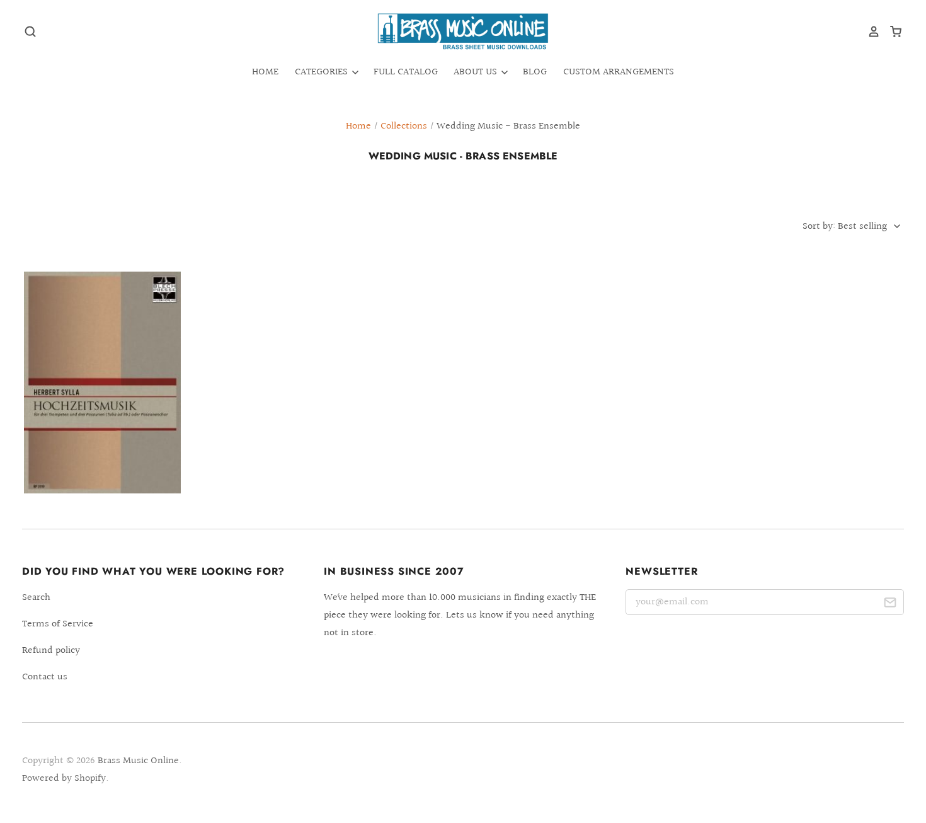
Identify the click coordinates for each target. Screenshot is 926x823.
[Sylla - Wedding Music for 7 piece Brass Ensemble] (102, 382)
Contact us (44, 677)
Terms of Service (57, 624)
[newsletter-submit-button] (890, 604)
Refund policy (51, 651)
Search (36, 598)
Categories (322, 72)
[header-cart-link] (891, 31)
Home (265, 72)
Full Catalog (406, 72)
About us (477, 72)
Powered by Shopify (64, 778)
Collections (403, 126)
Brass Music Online (138, 761)
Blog (535, 72)
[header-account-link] (869, 31)
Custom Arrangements (618, 72)
